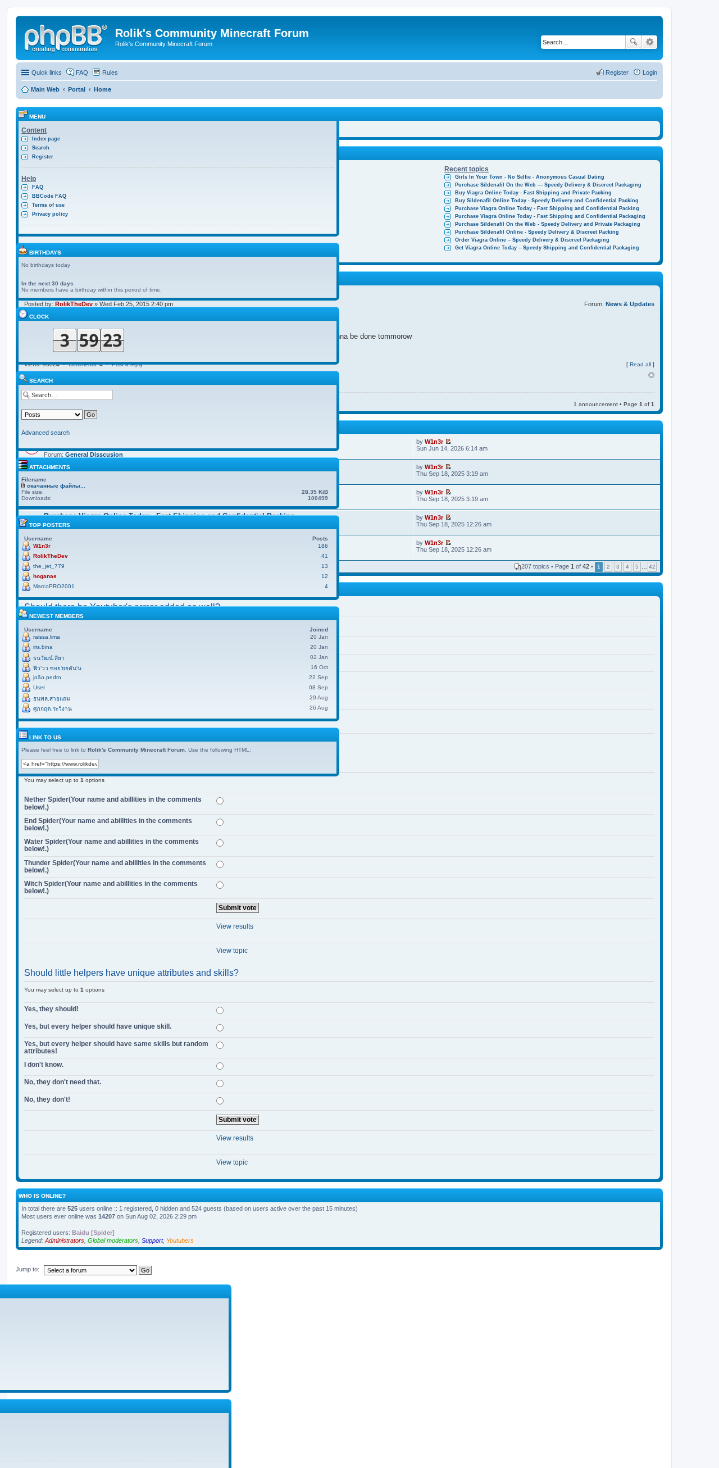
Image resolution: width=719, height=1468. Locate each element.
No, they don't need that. (62, 1082)
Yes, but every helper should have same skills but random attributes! (116, 1047)
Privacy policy (50, 214)
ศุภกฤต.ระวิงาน (52, 709)
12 (324, 576)
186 (323, 546)
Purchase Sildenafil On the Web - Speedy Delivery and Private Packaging (547, 224)
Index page (46, 139)
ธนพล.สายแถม (51, 699)
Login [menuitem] (650, 72)
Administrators (64, 1240)
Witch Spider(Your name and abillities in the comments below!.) (111, 887)
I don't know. (43, 1065)
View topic (232, 951)
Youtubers (180, 1240)
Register (42, 157)
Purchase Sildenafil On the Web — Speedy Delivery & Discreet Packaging (548, 185)
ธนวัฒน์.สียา (49, 658)
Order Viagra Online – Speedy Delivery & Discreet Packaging (532, 240)
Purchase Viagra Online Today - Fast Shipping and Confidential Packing (547, 208)
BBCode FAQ (49, 196)
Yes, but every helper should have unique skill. (97, 1026)
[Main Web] (67, 36)
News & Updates (630, 304)
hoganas (45, 576)
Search (633, 42)
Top (651, 375)
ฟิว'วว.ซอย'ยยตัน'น (57, 668)
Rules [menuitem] (110, 72)
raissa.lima (46, 637)
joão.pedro (47, 677)
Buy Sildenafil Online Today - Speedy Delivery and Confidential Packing (547, 200)
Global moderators (113, 1240)
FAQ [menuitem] (82, 72)
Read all (640, 364)
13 (324, 566)
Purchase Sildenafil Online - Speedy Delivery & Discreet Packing (537, 232)
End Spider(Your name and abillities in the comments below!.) (108, 824)
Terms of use (48, 205)
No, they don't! (47, 1099)
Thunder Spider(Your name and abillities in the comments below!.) (115, 866)
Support (152, 1240)
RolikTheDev (50, 556)
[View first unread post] (448, 441)
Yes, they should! (51, 1009)
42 (652, 566)
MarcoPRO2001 (54, 586)
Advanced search (649, 42)
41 (324, 556)
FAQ (37, 187)
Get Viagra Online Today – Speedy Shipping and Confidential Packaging (547, 248)
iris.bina (43, 647)
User (39, 687)
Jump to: (27, 1269)
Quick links (46, 72)
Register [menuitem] (617, 72)
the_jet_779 (49, 566)
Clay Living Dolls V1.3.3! (276, 177)
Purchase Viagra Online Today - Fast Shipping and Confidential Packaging (550, 216)
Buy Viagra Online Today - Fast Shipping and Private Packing (533, 193)
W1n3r (434, 441)
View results (234, 926)
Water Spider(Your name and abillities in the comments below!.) (111, 845)
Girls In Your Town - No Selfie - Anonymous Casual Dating (529, 177)
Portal (76, 89)
